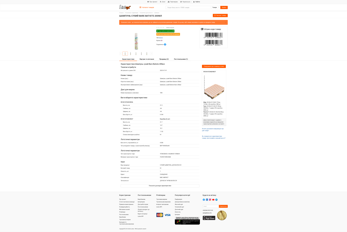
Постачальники (123, 214)
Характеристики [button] (128, 59)
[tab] (147, 7)
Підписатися (223, 206)
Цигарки (177, 214)
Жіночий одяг (179, 204)
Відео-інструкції (142, 214)
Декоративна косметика (182, 202)
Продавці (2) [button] (164, 59)
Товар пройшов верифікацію (165, 31)
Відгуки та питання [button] (147, 59)
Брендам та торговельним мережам (126, 223)
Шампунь (156, 12)
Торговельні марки (125, 219)
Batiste (161, 38)
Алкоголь (178, 212)
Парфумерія (178, 199)
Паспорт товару (221, 15)
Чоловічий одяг (179, 207)
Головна (121, 12)
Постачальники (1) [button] (181, 59)
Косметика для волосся (146, 12)
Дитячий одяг (179, 209)
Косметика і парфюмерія (131, 12)
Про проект (122, 199)
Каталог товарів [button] (148, 7)
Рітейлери (122, 212)
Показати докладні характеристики (160, 186)
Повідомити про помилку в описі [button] (214, 66)
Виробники (122, 217)
